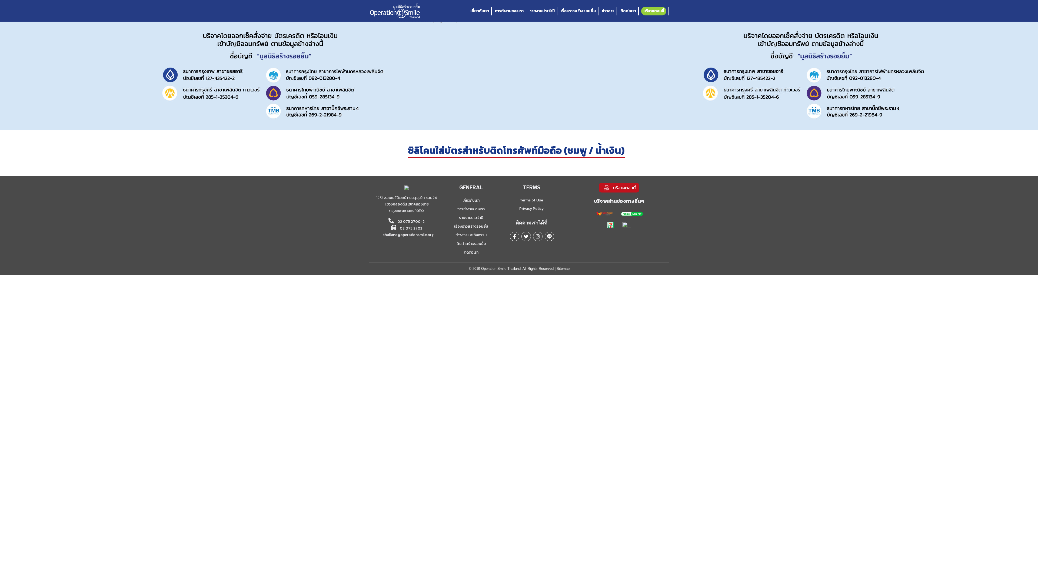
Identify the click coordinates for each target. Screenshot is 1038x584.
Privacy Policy (531, 208)
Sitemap (563, 269)
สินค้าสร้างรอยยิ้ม (471, 244)
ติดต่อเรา (628, 11)
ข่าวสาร (608, 11)
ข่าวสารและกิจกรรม (471, 235)
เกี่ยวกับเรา (479, 11)
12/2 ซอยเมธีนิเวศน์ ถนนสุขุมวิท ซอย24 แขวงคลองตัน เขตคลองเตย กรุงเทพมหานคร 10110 (406, 204)
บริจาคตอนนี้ (653, 11)
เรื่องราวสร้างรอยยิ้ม (578, 11)
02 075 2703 (410, 228)
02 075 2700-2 (411, 221)
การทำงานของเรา (509, 11)
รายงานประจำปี (542, 11)
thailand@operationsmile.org (408, 235)
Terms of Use (531, 200)
